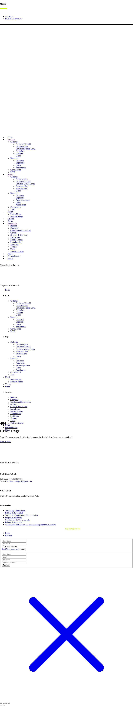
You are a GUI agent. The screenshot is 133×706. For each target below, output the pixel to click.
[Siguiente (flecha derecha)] (4, 705)
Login (2, 23)
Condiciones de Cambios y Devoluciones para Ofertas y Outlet (30, 524)
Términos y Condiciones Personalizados (21, 515)
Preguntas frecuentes (13, 517)
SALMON (9, 16)
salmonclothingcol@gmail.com (19, 481)
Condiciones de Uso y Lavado (17, 520)
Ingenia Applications (72, 529)
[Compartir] (6, 703)
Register (8, 535)
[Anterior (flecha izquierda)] (1, 705)
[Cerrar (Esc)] (9, 703)
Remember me (11, 546)
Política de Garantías (13, 522)
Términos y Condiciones (15, 510)
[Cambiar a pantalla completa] (4, 703)
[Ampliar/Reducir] (1, 703)
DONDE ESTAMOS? (13, 19)
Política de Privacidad (14, 513)
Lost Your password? (10, 549)
